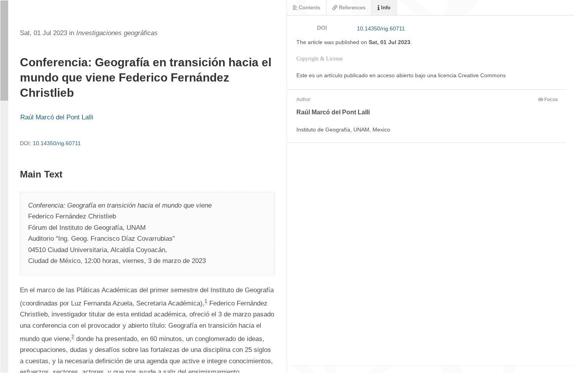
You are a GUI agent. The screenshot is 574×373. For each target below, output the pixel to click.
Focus (550, 99)
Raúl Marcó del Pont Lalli (56, 117)
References (351, 8)
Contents (308, 8)
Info (385, 8)
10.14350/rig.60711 (57, 143)
